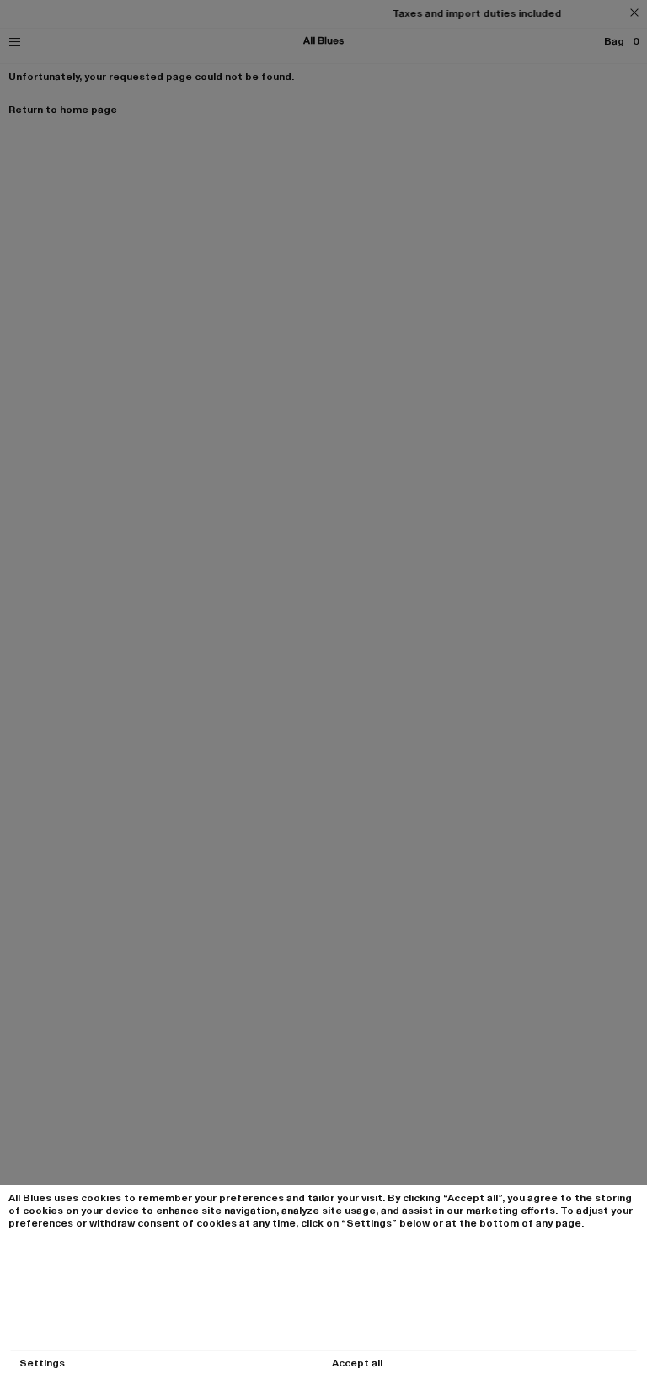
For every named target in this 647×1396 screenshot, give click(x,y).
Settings (42, 1363)
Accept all (357, 1363)
